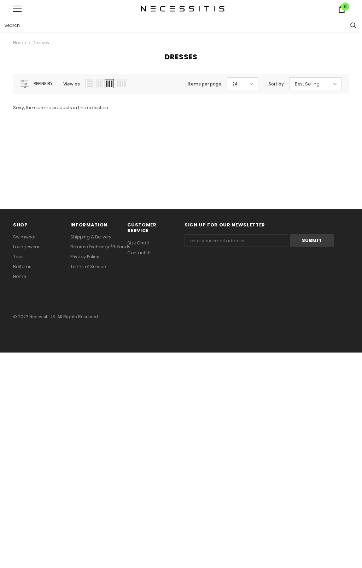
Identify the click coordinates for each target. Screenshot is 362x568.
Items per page (204, 84)
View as (71, 84)
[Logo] (183, 8)
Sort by (276, 84)
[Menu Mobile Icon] (17, 9)
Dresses (41, 43)
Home (19, 43)
